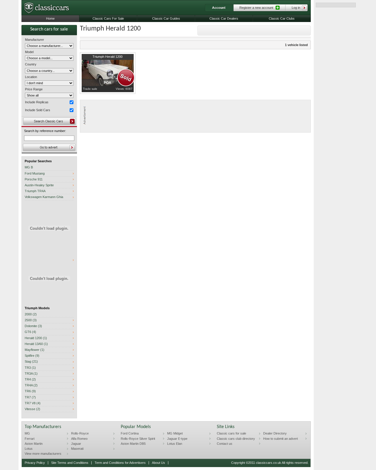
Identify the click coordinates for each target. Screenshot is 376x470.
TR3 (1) (30, 367)
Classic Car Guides (166, 18)
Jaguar (76, 443)
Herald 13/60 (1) (36, 344)
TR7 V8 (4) (33, 403)
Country (30, 64)
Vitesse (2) (32, 409)
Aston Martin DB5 (133, 443)
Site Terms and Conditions (69, 462)
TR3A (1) (31, 373)
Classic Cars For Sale (108, 18)
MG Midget (175, 433)
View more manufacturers (43, 453)
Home (50, 18)
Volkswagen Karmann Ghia (44, 197)
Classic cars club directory (236, 438)
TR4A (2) (31, 385)
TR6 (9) (30, 391)
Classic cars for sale (231, 433)
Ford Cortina (130, 433)
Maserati (77, 448)
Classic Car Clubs (282, 18)
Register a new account (256, 7)
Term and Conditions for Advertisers (120, 462)
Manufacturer (34, 39)
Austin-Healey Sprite (39, 185)
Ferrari (29, 438)
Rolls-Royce (80, 433)
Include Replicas (36, 102)
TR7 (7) (30, 397)
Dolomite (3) (33, 326)
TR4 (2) (30, 379)
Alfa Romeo (79, 438)
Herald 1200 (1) (36, 338)
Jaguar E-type (177, 438)
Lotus (29, 448)
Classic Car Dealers (223, 18)
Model (29, 52)
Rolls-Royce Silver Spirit (138, 438)
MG (27, 433)
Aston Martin (34, 443)
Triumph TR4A (35, 191)
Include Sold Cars (37, 110)
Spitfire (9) (32, 355)
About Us (158, 462)
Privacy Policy (35, 462)
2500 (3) (31, 320)
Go (49, 147)
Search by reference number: (45, 131)
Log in (296, 7)
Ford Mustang (35, 173)
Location (31, 77)
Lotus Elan (174, 443)
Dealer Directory (275, 433)
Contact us (224, 443)
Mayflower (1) (34, 349)
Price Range (34, 89)
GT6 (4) (30, 332)
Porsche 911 (34, 179)
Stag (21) (31, 361)
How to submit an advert (280, 438)
